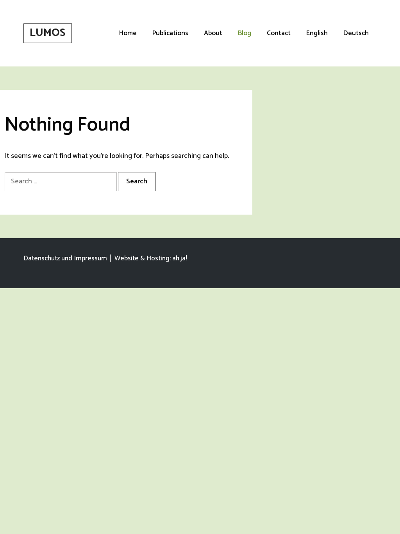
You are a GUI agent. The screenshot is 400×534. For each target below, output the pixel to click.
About (213, 33)
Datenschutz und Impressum (65, 258)
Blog (244, 33)
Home (128, 33)
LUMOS (48, 33)
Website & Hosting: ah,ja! (150, 258)
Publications (170, 33)
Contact (279, 33)
